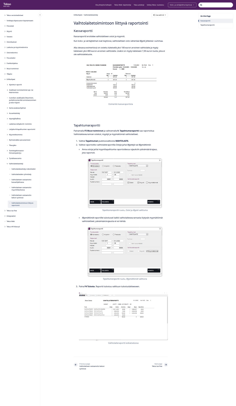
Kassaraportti (205, 21)
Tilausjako (12, 145)
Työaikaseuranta (15, 158)
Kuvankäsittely (14, 113)
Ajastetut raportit (15, 84)
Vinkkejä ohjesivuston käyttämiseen (20, 20)
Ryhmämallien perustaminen (19, 140)
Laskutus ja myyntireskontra (17, 47)
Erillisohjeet (11, 79)
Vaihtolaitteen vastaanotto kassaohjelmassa (21, 181)
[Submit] (201, 5)
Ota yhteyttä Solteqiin (103, 5)
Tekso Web (11, 221)
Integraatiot (11, 216)
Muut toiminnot (13, 68)
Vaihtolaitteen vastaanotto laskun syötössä (21, 196)
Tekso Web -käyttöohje (122, 5)
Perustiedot (11, 58)
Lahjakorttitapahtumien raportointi (22, 129)
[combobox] (215, 5)
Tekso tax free (12, 211)
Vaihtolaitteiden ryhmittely (21, 174)
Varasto (9, 36)
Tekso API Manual (13, 227)
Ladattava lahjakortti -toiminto (20, 124)
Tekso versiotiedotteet (15, 15)
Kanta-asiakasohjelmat (17, 108)
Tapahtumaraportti (207, 25)
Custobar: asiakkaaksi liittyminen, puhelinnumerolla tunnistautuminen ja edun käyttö (22, 100)
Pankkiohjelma (12, 63)
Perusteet (10, 26)
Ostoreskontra (12, 52)
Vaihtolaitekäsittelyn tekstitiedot (24, 169)
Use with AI (159, 15)
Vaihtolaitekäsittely (16, 163)
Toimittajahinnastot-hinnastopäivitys (16, 151)
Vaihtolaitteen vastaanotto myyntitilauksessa (21, 188)
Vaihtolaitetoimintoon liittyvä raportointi (22, 204)
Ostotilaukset (12, 42)
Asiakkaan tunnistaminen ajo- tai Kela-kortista (21, 91)
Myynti (9, 31)
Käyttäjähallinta (15, 118)
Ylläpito (9, 74)
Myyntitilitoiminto (15, 134)
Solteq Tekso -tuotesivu (155, 5)
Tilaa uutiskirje (139, 5)
